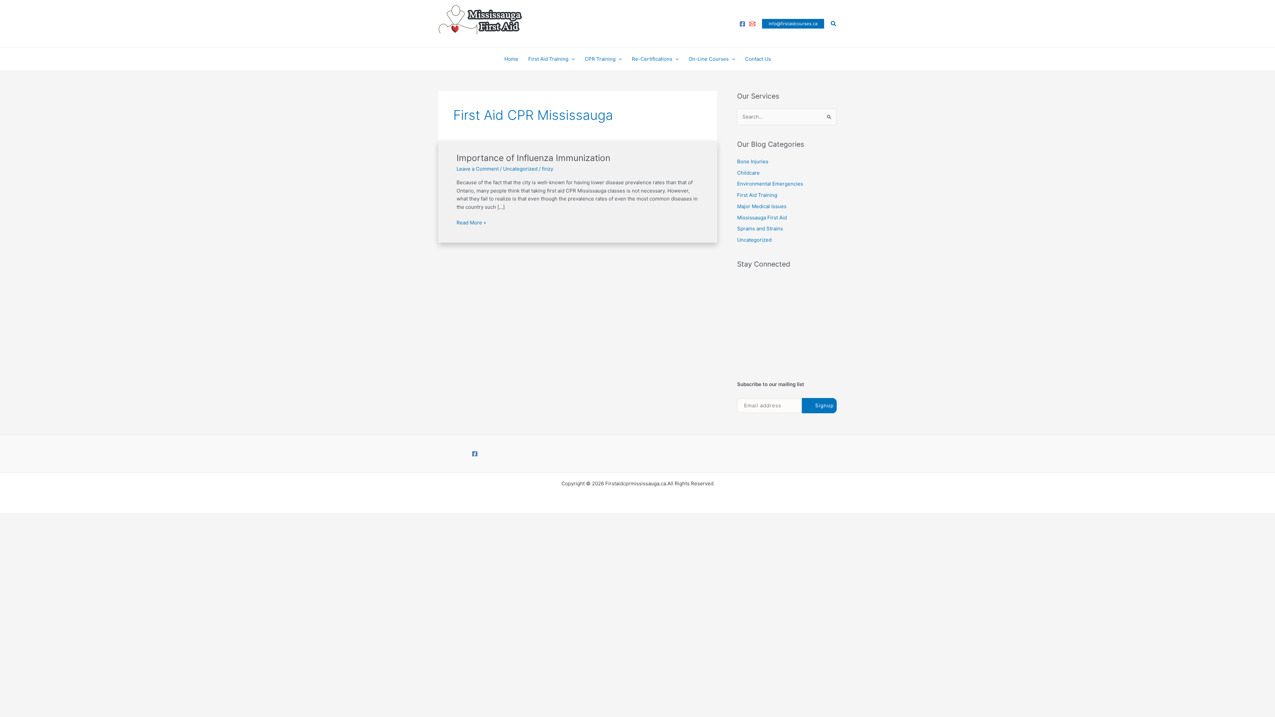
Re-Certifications (652, 59)
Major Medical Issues (762, 206)
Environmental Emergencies (770, 184)
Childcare (748, 173)
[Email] (752, 24)
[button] (793, 24)
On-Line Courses (709, 59)
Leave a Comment (478, 169)
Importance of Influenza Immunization (533, 158)
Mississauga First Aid (762, 217)
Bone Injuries (752, 161)
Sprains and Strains (760, 228)
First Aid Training (548, 59)
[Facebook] (742, 24)
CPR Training (600, 59)
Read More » (471, 222)
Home (511, 59)
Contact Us (758, 59)
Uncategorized (520, 169)
